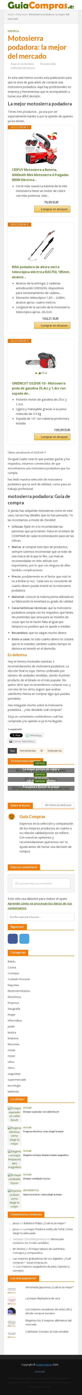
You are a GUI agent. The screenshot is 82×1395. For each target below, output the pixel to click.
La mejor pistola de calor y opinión (41, 771)
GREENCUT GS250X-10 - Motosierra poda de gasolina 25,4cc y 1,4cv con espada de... (39, 388)
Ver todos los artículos (58, 805)
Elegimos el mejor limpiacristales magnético (46, 1155)
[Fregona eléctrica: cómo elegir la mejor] (14, 1135)
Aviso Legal (40, 1371)
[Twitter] (24, 939)
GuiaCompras (44, 1364)
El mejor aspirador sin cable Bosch (41, 1111)
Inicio (11, 14)
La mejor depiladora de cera (42, 1298)
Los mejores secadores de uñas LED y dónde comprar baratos (48, 1311)
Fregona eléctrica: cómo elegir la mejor (43, 1131)
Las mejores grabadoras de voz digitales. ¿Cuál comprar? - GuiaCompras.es (42, 1260)
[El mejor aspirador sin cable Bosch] (14, 1114)
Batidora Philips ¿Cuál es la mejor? (44, 1223)
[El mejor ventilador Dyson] (14, 1179)
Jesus (16, 1223)
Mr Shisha (19, 1249)
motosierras (55, 750)
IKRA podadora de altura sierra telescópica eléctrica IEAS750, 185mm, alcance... (41, 272)
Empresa (21, 14)
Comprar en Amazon (54, 209)
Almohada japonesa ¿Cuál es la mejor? (49, 1287)
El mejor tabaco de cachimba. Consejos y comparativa (39, 1251)
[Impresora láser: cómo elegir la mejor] (14, 1198)
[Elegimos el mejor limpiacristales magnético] (14, 1159)
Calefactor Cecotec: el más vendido (47, 1331)
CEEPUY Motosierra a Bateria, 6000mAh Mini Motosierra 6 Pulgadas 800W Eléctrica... (40, 174)
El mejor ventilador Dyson (36, 1178)
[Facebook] (13, 939)
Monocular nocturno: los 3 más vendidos (38, 1241)
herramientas (28, 750)
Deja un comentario (22, 64)
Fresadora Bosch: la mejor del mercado (41, 789)
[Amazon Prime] (64, 202)
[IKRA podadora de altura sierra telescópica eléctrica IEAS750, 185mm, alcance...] (41, 246)
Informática (31, 1190)
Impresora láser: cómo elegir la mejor (42, 1194)
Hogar (27, 1107)
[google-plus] (36, 939)
